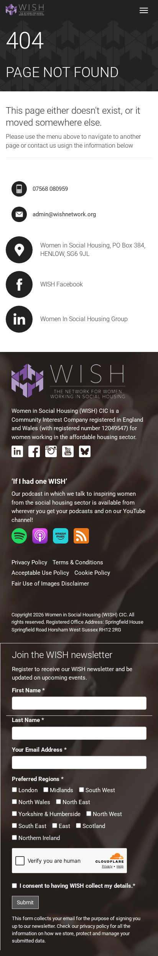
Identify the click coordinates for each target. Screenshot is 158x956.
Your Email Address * (39, 749)
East (63, 826)
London (27, 790)
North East (75, 802)
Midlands (60, 790)
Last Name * (28, 720)
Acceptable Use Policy (40, 572)
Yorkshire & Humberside (49, 814)
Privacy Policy (29, 562)
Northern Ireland (38, 838)
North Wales (33, 802)
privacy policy (94, 926)
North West (106, 814)
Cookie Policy (92, 572)
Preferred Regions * (38, 779)
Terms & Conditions (78, 562)
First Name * (28, 690)
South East (31, 826)
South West (99, 790)
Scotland (93, 826)
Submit (25, 902)
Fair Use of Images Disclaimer (50, 583)
